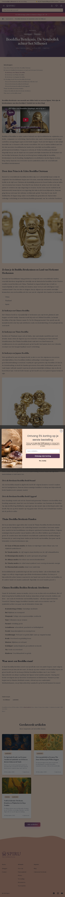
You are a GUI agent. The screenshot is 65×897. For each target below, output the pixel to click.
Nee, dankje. (42, 460)
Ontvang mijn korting (43, 456)
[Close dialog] (61, 430)
